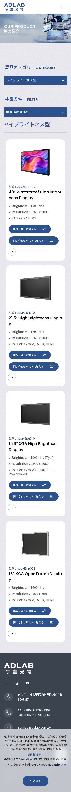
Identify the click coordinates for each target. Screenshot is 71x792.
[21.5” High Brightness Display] (35, 288)
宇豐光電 (15, 7)
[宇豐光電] (19, 668)
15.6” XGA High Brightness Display (34, 446)
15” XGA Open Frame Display (35, 576)
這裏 (63, 765)
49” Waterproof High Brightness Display (35, 195)
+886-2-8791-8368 (36, 710)
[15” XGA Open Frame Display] (35, 544)
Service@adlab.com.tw (34, 727)
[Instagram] (17, 683)
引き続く (35, 781)
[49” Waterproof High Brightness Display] (35, 162)
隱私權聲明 (34, 755)
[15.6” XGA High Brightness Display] (35, 413)
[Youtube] (27, 683)
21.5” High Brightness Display (35, 321)
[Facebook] (7, 683)
